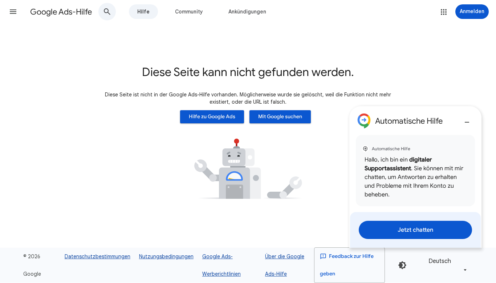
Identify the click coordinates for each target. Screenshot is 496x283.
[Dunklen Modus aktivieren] (402, 265)
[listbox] (446, 265)
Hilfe (143, 11)
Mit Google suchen (280, 116)
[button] (13, 11)
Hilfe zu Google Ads (212, 116)
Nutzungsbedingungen (166, 256)
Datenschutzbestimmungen (97, 256)
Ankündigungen (247, 11)
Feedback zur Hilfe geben (347, 265)
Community (189, 11)
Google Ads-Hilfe (61, 12)
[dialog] (415, 177)
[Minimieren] (467, 119)
